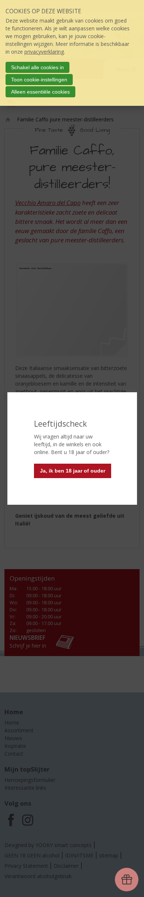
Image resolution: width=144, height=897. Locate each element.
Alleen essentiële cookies (40, 92)
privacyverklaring (44, 51)
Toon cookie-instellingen (39, 80)
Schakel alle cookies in (37, 67)
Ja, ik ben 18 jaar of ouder (72, 471)
